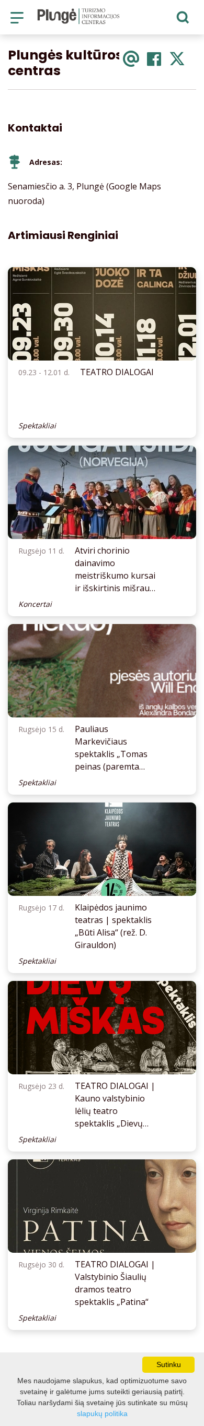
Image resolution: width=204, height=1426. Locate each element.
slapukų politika (102, 1413)
